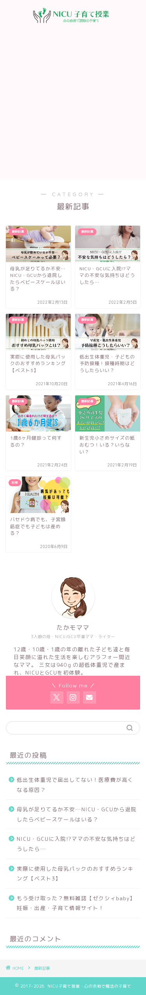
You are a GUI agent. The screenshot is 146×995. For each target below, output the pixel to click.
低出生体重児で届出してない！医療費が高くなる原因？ (75, 784)
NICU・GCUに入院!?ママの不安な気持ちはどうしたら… (76, 843)
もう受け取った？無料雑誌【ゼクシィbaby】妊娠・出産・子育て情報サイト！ (76, 903)
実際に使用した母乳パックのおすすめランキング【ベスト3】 (75, 873)
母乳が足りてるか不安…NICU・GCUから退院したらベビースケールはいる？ (77, 814)
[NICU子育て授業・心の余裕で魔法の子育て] (73, 24)
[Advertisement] (73, 103)
